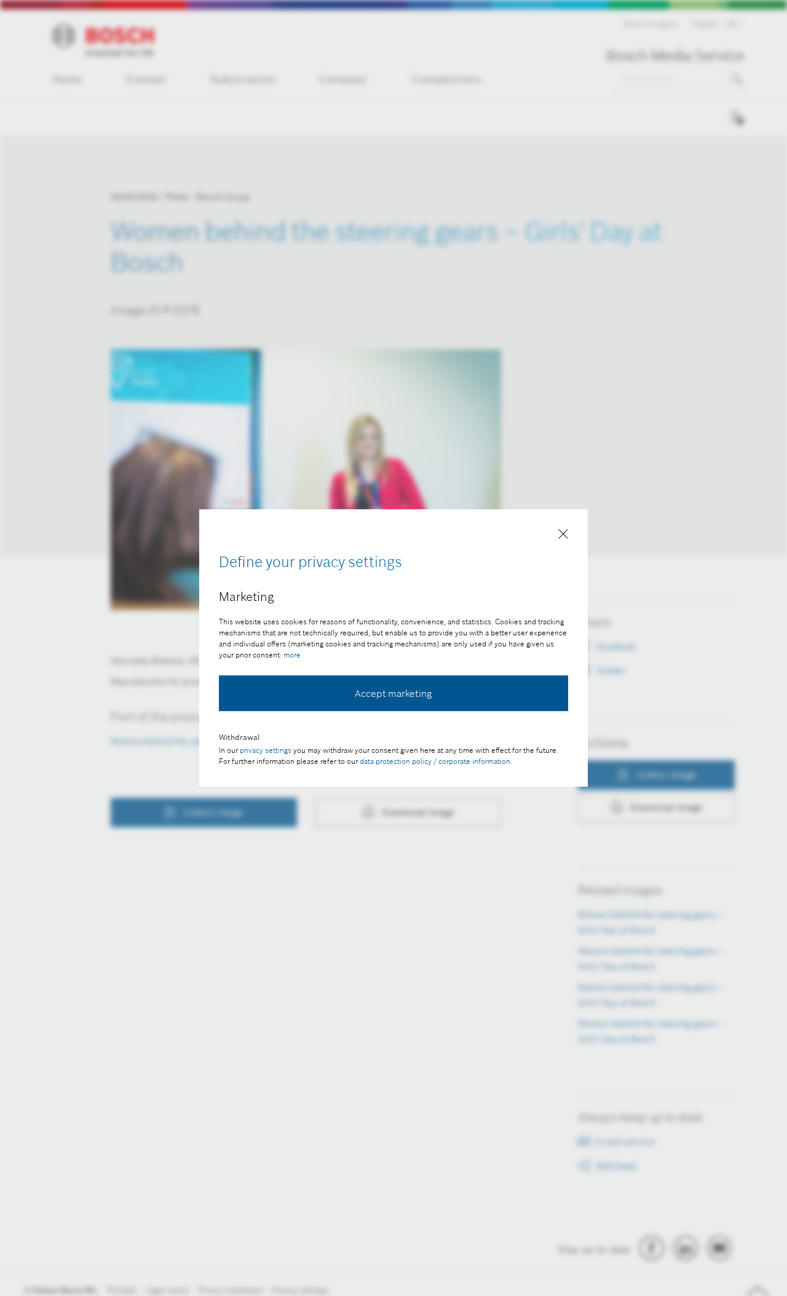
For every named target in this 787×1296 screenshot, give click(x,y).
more (292, 654)
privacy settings (265, 750)
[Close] (563, 536)
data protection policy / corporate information (435, 761)
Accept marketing (393, 693)
